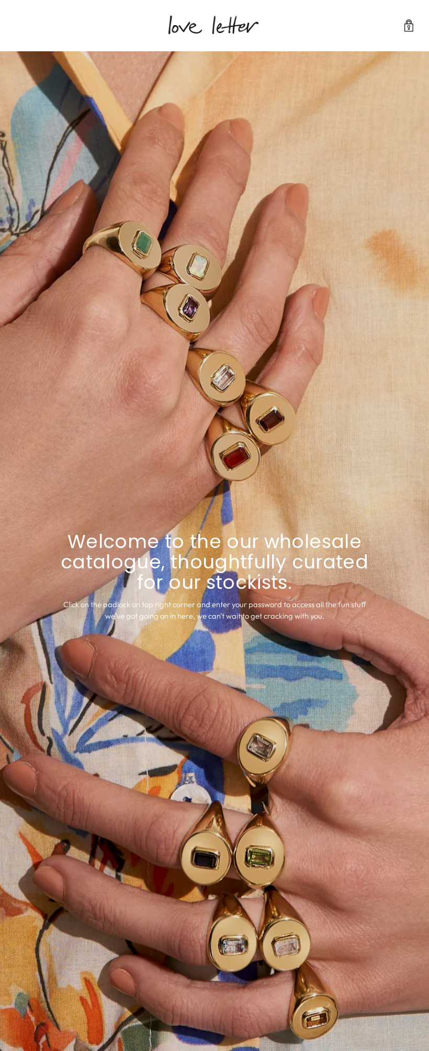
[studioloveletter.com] (214, 25)
